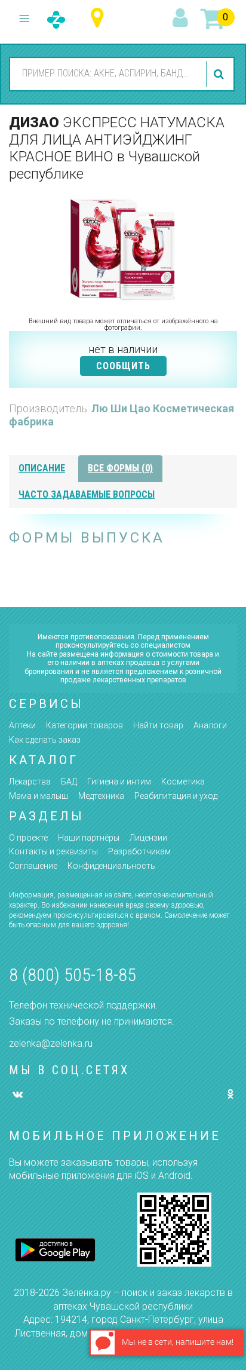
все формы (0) (120, 468)
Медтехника (101, 796)
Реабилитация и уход (175, 796)
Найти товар (158, 725)
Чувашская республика (100, 18)
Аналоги (210, 725)
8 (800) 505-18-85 (72, 974)
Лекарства (30, 781)
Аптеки (22, 725)
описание (42, 468)
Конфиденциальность (111, 866)
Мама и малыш (38, 796)
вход (182, 18)
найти (220, 74)
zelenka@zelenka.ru (51, 1043)
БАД (69, 781)
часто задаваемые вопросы (87, 494)
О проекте (28, 837)
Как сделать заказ (45, 739)
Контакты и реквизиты (53, 851)
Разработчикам (139, 851)
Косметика (183, 781)
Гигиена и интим (119, 781)
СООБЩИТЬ (123, 366)
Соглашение (33, 866)
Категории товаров (84, 725)
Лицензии (148, 837)
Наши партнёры (88, 837)
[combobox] (106, 73)
